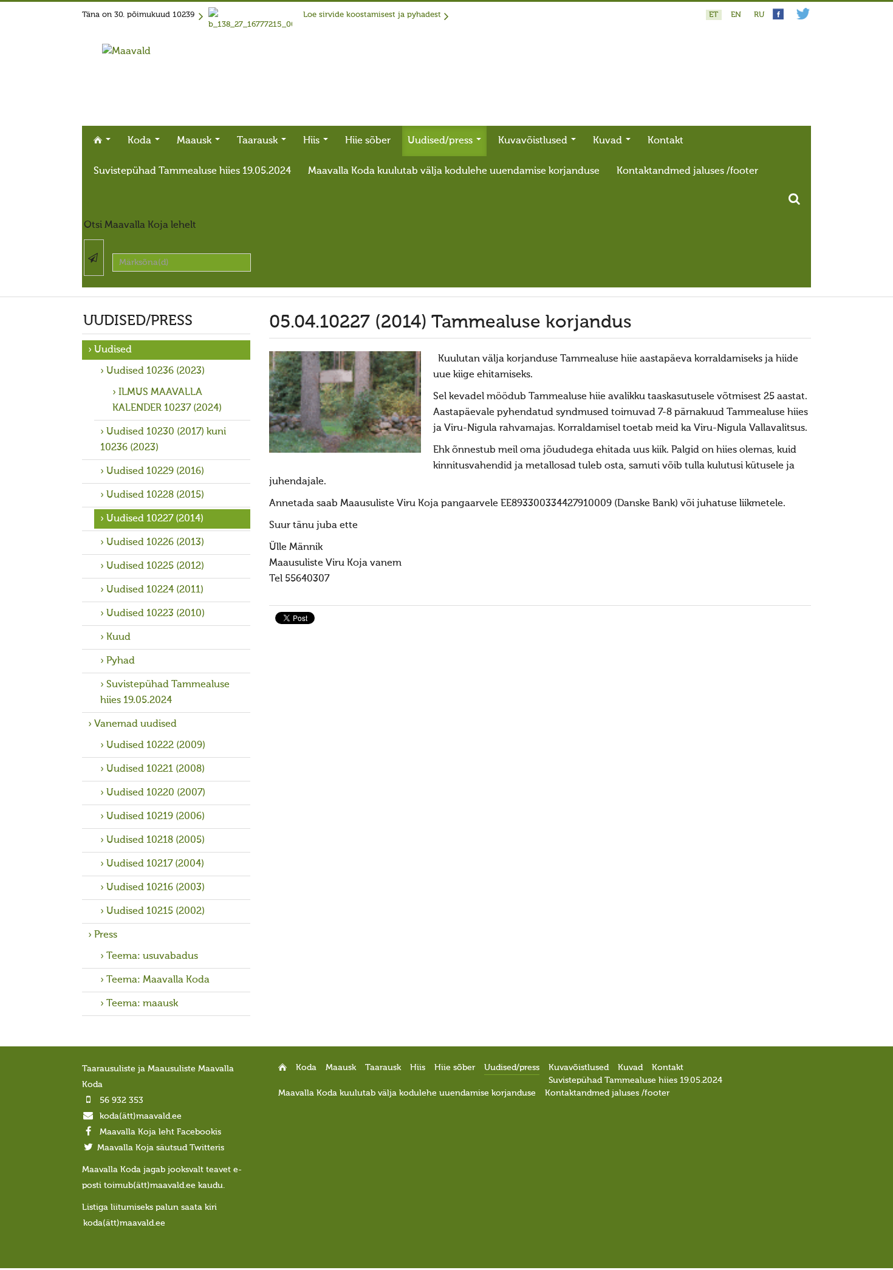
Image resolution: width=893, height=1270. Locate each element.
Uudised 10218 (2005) (155, 840)
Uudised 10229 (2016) (155, 471)
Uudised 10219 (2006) (155, 817)
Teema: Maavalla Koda (158, 980)
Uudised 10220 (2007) (155, 793)
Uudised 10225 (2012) (155, 566)
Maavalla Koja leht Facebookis (160, 1132)
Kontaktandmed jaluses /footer (687, 171)
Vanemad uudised (135, 724)
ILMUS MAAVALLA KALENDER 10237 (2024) (167, 400)
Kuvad (608, 141)
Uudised (113, 350)
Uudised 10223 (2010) (155, 614)
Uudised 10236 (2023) (155, 371)
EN (737, 15)
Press (105, 935)
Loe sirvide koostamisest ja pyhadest (372, 15)
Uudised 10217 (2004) (155, 864)
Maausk (195, 141)
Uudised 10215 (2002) (155, 911)
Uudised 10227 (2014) (155, 519)
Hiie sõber (368, 141)
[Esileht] (126, 52)
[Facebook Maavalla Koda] (778, 17)
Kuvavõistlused (534, 141)
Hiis (312, 141)
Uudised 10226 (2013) (155, 542)
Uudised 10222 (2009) (155, 745)
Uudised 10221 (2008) (155, 769)
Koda (141, 141)
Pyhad (120, 661)
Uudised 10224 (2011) (155, 590)
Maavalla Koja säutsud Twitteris (160, 1148)
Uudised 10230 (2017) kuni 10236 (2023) (163, 440)
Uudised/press (441, 141)
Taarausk (258, 141)
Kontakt (665, 141)
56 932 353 (121, 1100)
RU (759, 15)
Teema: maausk (142, 1004)
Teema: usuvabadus (152, 956)
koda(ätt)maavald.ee (141, 1116)
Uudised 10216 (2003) (155, 888)
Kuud (118, 637)
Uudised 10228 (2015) (155, 495)
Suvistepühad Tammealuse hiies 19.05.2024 (192, 171)
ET (714, 15)
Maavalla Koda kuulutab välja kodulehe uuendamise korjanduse (454, 171)
